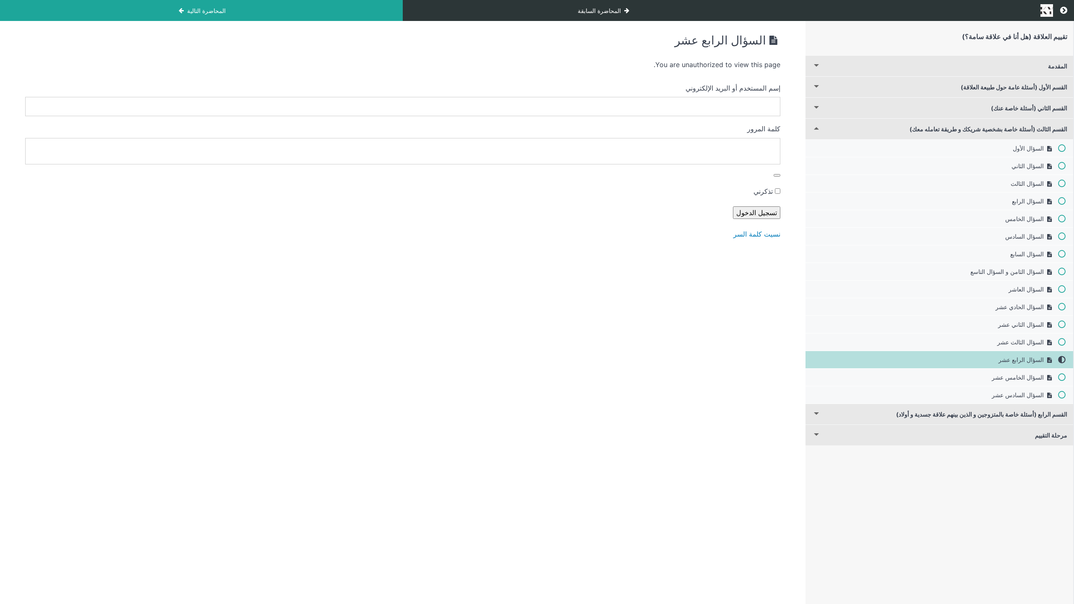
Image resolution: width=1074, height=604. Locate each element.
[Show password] (777, 175)
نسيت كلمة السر (756, 234)
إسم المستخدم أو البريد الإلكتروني (733, 88)
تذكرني (764, 191)
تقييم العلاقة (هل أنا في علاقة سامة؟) (1014, 36)
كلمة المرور (763, 129)
